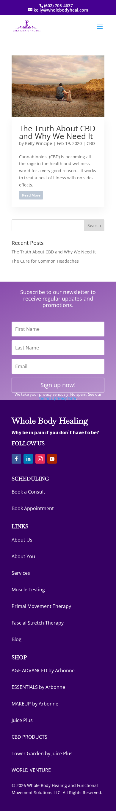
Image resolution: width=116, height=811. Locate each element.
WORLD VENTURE (31, 770)
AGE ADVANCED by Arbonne (43, 670)
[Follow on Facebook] (16, 459)
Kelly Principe (38, 143)
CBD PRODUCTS (29, 737)
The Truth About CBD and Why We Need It (57, 132)
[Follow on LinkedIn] (28, 459)
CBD (91, 143)
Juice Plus (22, 720)
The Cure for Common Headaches (45, 261)
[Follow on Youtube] (52, 459)
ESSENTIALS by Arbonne (38, 687)
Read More (31, 195)
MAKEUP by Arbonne (35, 703)
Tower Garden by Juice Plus (42, 753)
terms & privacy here (57, 398)
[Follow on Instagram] (40, 459)
